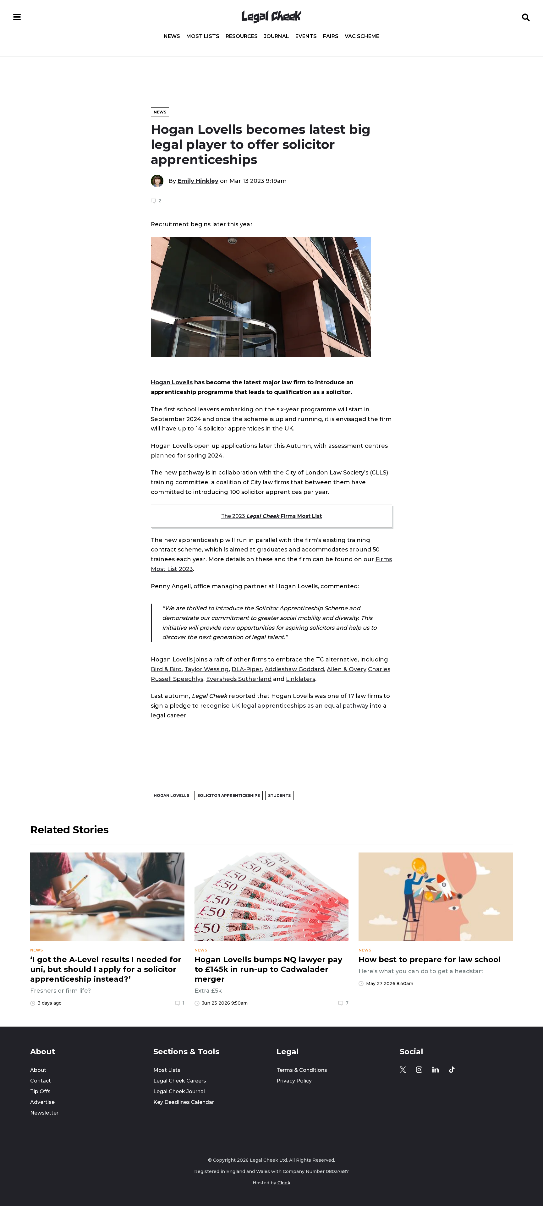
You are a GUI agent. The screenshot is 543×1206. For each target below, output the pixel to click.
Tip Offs (40, 1091)
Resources (242, 36)
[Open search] (526, 17)
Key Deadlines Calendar (183, 1102)
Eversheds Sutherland (239, 678)
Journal (276, 36)
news (36, 950)
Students (279, 795)
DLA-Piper (247, 669)
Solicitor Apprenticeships (228, 795)
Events (306, 36)
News (172, 36)
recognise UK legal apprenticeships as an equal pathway (284, 705)
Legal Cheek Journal (179, 1091)
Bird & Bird (166, 669)
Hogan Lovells (172, 382)
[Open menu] (17, 17)
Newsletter (44, 1113)
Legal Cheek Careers (179, 1081)
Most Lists (202, 36)
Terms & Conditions (302, 1070)
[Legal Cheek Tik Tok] (452, 1069)
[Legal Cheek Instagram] (419, 1069)
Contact (40, 1081)
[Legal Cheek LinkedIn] (435, 1069)
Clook (283, 1183)
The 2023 (271, 516)
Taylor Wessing (206, 669)
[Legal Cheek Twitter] (403, 1069)
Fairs (330, 36)
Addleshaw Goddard (294, 669)
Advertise (42, 1102)
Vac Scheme (362, 36)
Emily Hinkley (198, 180)
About (38, 1070)
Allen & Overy (346, 669)
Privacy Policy (294, 1081)
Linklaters (300, 678)
